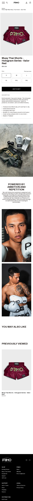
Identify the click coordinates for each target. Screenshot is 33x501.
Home (3, 8)
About (18, 469)
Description (6, 95)
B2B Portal (4, 499)
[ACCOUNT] (26, 2)
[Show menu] (2, 2)
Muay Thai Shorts (6, 471)
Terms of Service (21, 485)
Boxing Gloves (5, 469)
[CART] (30, 2)
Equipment (4, 473)
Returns (4, 492)
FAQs (3, 487)
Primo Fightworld (21, 473)
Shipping (4, 489)
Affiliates (19, 471)
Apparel (4, 475)
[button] (7, 2)
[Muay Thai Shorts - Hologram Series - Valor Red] (16, 369)
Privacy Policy (20, 487)
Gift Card (4, 478)
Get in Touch (5, 485)
